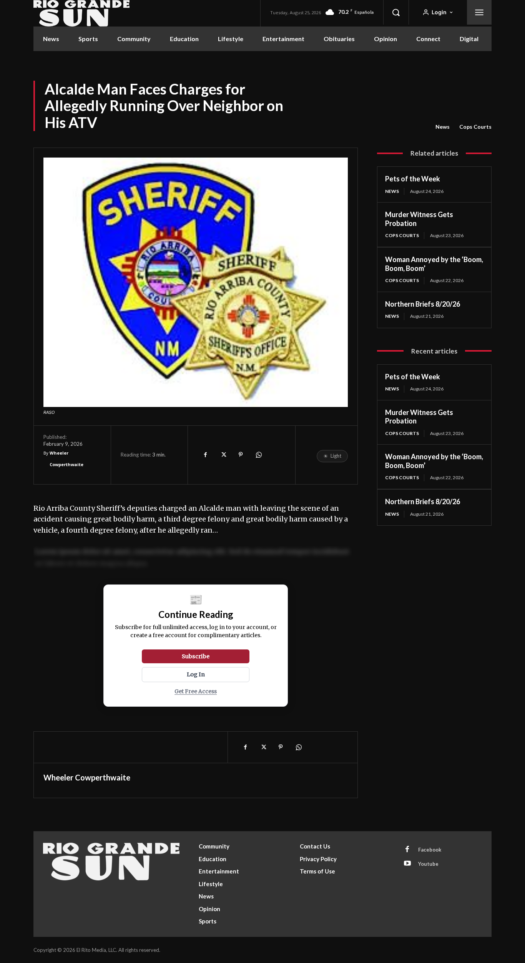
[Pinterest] (240, 454)
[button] (396, 12)
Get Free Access (195, 691)
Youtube (428, 864)
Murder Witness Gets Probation (419, 416)
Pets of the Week (412, 178)
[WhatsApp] (258, 454)
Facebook (429, 850)
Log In (196, 674)
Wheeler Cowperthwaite (66, 458)
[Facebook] (205, 454)
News (442, 126)
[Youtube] (407, 864)
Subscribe (195, 656)
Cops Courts (475, 126)
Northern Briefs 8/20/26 (422, 304)
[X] (223, 454)
